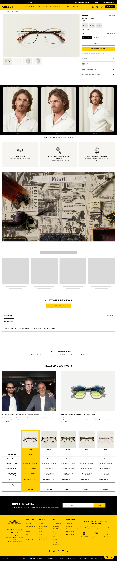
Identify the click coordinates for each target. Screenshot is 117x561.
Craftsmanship (43, 526)
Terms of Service (83, 558)
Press (40, 534)
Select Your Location (96, 558)
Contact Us (56, 544)
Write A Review (58, 306)
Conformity (61, 558)
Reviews (41, 529)
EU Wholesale (29, 537)
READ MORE (5, 421)
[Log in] (93, 6)
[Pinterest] (58, 551)
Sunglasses (69, 526)
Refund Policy (71, 558)
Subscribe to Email (45, 537)
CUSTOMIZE (110, 6)
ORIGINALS (10, 12)
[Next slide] (91, 2)
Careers (55, 539)
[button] (97, 7)
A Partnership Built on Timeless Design (21, 414)
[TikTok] (68, 551)
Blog (40, 531)
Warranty (55, 533)
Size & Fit (42, 523)
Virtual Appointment (32, 529)
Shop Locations (30, 526)
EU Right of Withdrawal (56, 527)
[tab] (7, 61)
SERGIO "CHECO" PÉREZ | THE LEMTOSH (78, 414)
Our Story (29, 523)
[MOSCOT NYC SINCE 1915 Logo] (7, 7)
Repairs (55, 531)
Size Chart (111, 33)
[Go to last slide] (28, 2)
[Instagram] (54, 551)
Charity (28, 534)
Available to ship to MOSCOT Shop (94, 53)
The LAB (68, 537)
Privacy (24, 558)
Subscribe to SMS (44, 539)
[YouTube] (63, 551)
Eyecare (28, 531)
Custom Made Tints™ (72, 529)
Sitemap (55, 542)
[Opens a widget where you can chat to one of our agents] (109, 557)
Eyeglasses (69, 523)
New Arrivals (70, 534)
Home (3, 12)
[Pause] (88, 2)
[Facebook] (49, 551)
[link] (88, 18)
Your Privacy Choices (38, 558)
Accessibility (51, 558)
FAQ (53, 536)
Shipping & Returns (58, 523)
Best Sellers (70, 531)
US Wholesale (29, 539)
